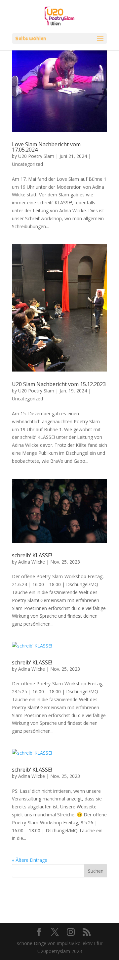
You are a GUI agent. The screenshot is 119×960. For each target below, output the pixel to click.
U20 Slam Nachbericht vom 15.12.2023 (59, 384)
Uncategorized (27, 164)
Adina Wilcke (31, 562)
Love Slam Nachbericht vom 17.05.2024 (46, 147)
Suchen (95, 871)
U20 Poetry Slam (36, 156)
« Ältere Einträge (29, 860)
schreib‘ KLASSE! (32, 555)
